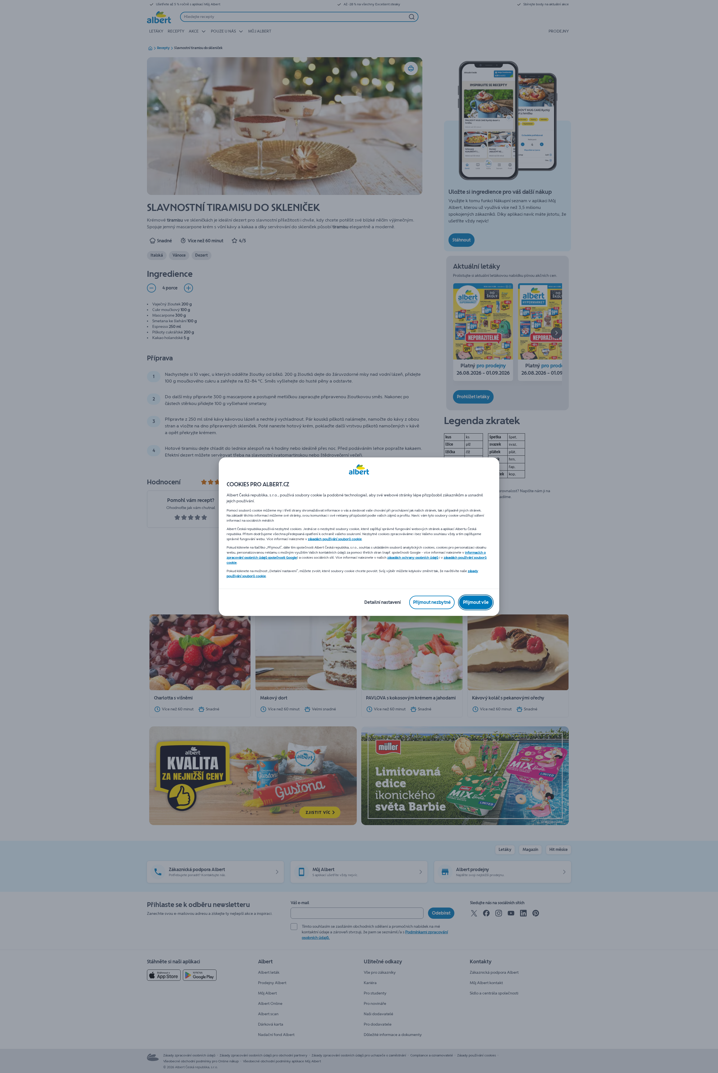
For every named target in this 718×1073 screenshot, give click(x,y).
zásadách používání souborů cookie (335, 539)
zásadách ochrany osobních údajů (412, 557)
